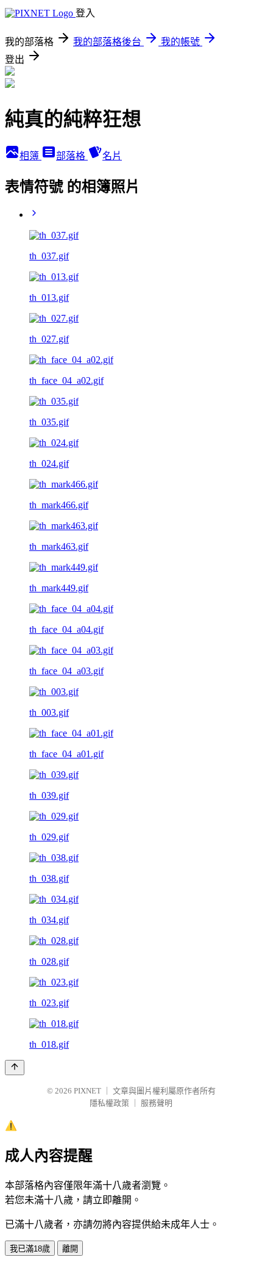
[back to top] (14, 1067)
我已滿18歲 (30, 1248)
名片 (112, 156)
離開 (70, 1248)
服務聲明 (156, 1103)
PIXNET (87, 1090)
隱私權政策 (109, 1103)
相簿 (30, 156)
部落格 (72, 156)
